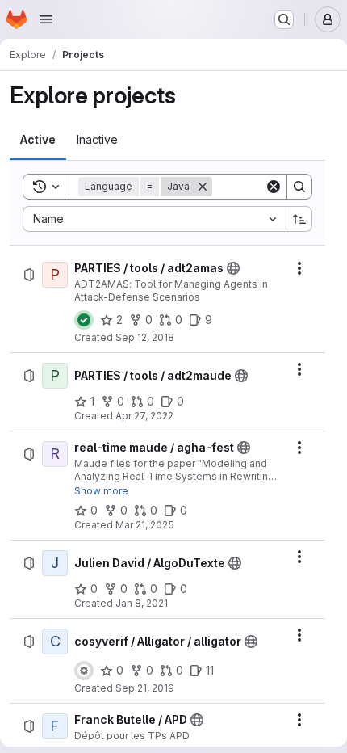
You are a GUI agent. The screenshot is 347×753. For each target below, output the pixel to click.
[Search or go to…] (284, 19)
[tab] (38, 140)
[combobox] (154, 219)
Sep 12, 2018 (144, 337)
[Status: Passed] (84, 320)
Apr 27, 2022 (144, 416)
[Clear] (273, 186)
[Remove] (202, 186)
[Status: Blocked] (84, 670)
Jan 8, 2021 (141, 603)
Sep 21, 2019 (144, 688)
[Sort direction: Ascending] (299, 219)
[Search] (299, 187)
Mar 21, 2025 (144, 525)
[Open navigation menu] (46, 19)
